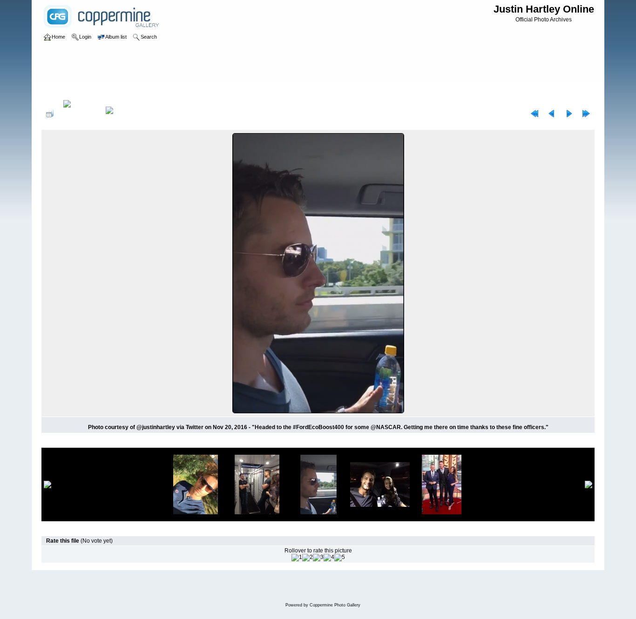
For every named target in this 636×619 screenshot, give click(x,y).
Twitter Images (90, 90)
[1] (296, 557)
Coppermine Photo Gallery (335, 605)
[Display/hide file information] (80, 113)
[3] (318, 557)
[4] (329, 557)
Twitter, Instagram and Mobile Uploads (163, 90)
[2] (307, 557)
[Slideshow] (119, 113)
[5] (339, 557)
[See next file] (569, 113)
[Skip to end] (586, 113)
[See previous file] (551, 113)
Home (58, 90)
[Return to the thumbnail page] (49, 113)
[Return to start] (534, 113)
